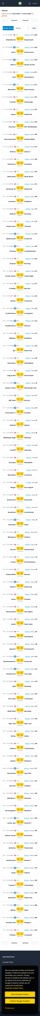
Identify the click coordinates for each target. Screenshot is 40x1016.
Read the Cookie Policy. (14, 988)
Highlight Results (8, 28)
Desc (34, 28)
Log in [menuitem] (35, 3)
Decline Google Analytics (20, 1001)
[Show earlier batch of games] (7, 20)
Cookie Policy (8, 962)
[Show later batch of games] (33, 20)
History (27, 35)
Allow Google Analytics (20, 994)
